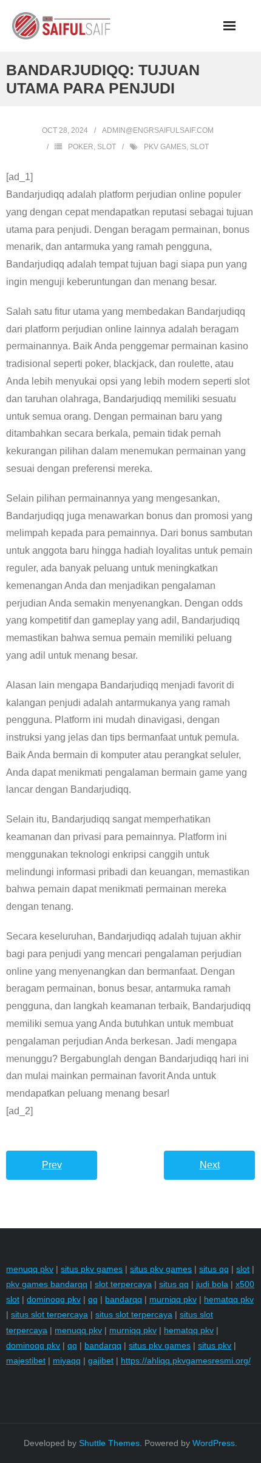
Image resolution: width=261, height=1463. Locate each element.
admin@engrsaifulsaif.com (158, 130)
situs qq (214, 1269)
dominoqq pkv (54, 1299)
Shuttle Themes (109, 1443)
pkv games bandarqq (46, 1284)
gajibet (101, 1360)
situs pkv (214, 1345)
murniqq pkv (173, 1299)
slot (199, 147)
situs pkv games (92, 1269)
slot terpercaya (123, 1284)
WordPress (213, 1443)
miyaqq (67, 1360)
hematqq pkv (229, 1299)
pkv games (165, 147)
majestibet (26, 1360)
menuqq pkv (29, 1269)
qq (93, 1299)
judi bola (212, 1284)
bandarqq (123, 1299)
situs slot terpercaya (49, 1314)
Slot (106, 147)
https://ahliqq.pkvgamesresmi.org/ (186, 1360)
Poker (80, 147)
